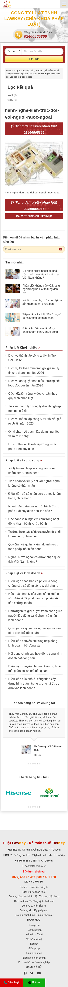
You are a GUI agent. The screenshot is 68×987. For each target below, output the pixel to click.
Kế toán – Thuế (34, 934)
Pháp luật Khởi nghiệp (21, 347)
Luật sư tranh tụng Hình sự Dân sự (34, 915)
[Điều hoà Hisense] (18, 792)
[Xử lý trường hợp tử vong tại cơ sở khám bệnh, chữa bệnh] (12, 303)
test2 (12, 99)
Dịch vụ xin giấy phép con (34, 910)
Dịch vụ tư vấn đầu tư (34, 905)
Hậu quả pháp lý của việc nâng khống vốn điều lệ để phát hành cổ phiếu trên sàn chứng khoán (34, 598)
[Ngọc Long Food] (49, 792)
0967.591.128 (46, 877)
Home (8, 70)
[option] (34, 732)
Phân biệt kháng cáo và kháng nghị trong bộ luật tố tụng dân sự (41, 289)
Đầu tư (34, 943)
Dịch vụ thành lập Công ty (34, 887)
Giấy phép (34, 948)
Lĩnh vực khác (34, 953)
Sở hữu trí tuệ (34, 939)
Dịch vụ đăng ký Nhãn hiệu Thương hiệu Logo (34, 896)
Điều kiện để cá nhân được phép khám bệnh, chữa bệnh (40, 330)
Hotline (36, 982)
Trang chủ (34, 925)
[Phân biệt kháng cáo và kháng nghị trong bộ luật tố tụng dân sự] (12, 288)
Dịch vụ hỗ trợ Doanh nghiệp (34, 962)
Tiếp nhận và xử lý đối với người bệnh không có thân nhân (42, 316)
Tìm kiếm (34, 58)
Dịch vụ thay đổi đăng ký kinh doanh (34, 901)
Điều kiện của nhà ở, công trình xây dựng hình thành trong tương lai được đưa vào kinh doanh (33, 683)
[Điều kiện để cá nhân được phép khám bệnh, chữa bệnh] (12, 331)
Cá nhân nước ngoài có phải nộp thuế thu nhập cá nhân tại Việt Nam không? (40, 274)
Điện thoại (13, 982)
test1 (12, 95)
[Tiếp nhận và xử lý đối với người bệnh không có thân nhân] (12, 317)
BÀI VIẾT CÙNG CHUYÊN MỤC (34, 216)
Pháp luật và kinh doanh (23, 573)
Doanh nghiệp (34, 930)
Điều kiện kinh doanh (34, 957)
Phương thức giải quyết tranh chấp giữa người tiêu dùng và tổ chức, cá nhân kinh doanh (35, 615)
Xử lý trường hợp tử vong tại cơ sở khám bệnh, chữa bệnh (42, 302)
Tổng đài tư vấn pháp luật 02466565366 (35, 129)
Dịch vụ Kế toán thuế (34, 891)
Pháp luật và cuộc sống (24, 70)
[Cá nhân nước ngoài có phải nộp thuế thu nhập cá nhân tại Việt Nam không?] (12, 274)
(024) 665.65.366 (23, 877)
